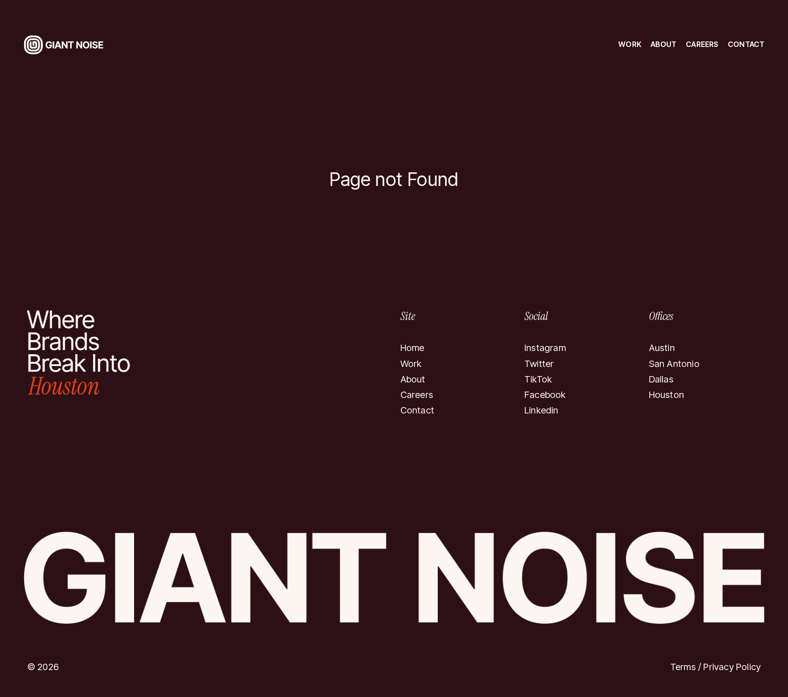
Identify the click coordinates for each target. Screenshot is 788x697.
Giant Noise (60, 37)
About (664, 44)
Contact (746, 44)
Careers (702, 44)
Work (629, 44)
